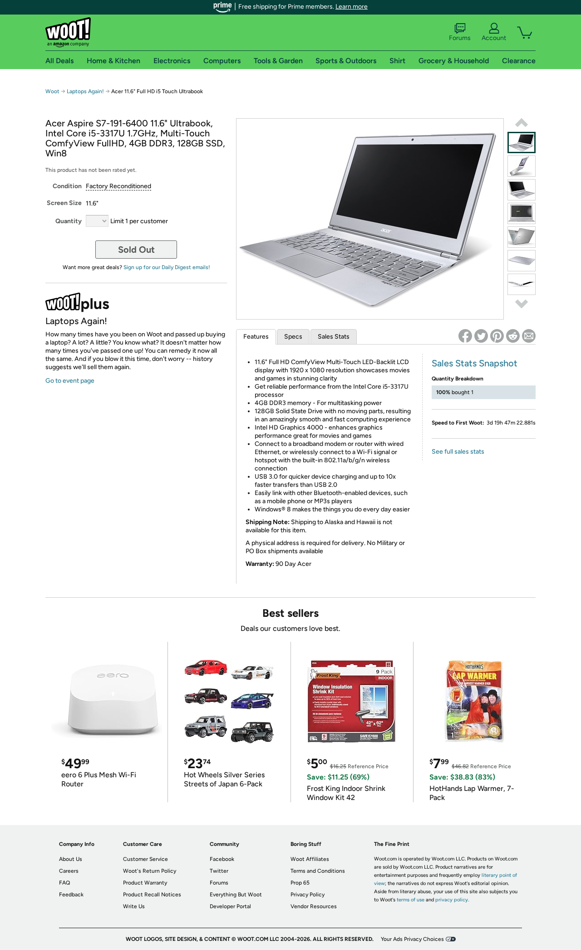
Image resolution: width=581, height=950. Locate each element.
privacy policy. (452, 900)
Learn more (351, 6)
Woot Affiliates (309, 859)
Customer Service (145, 859)
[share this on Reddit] (513, 336)
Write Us (134, 906)
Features (256, 336)
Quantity (68, 221)
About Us (70, 859)
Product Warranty (145, 883)
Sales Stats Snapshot (474, 363)
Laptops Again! (85, 91)
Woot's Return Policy (149, 871)
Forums (460, 38)
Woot (52, 91)
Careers (69, 871)
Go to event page (69, 381)
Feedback (71, 894)
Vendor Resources (313, 906)
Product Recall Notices (152, 894)
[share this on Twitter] (481, 336)
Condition (67, 186)
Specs (293, 336)
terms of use (410, 900)
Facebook (222, 859)
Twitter (219, 871)
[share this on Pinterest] (497, 336)
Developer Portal (230, 906)
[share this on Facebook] (465, 336)
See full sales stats (458, 451)
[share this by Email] (529, 336)
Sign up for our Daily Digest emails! (166, 267)
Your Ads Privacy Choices (412, 939)
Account (494, 38)
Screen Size (64, 203)
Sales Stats (334, 336)
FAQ (64, 883)
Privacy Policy (307, 894)
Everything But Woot (236, 894)
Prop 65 (300, 883)
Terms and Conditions (317, 871)
